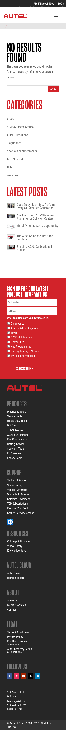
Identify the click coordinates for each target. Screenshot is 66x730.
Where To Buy (15, 485)
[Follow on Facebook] (9, 676)
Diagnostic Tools (16, 411)
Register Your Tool (44, 3)
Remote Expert (15, 578)
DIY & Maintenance (21, 337)
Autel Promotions (17, 135)
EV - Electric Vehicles (23, 355)
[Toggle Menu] (56, 16)
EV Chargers (14, 453)
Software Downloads (18, 499)
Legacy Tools (14, 458)
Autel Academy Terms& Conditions (19, 650)
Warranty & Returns (18, 494)
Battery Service (15, 444)
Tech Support (15, 159)
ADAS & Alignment (17, 435)
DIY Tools (12, 425)
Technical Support (17, 480)
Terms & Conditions (18, 632)
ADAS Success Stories (20, 127)
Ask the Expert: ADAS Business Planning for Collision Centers (36, 217)
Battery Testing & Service (25, 351)
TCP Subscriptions (17, 503)
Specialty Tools (15, 448)
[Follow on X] (30, 676)
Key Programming (21, 346)
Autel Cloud (13, 573)
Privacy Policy (15, 637)
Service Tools (14, 416)
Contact (11, 609)
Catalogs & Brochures (19, 541)
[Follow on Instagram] (16, 676)
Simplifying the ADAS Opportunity (37, 226)
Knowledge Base (16, 550)
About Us (12, 600)
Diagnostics (14, 143)
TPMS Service (15, 430)
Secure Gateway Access (20, 513)
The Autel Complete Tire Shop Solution (35, 237)
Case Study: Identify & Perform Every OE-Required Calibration (36, 206)
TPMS (10, 167)
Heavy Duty (17, 342)
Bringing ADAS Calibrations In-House (35, 248)
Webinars (12, 175)
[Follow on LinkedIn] (37, 676)
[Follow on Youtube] (23, 676)
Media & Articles (16, 605)
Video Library (14, 546)
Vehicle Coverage (17, 489)
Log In (61, 3)
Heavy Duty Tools (17, 421)
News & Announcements (22, 151)
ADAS (10, 119)
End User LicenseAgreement (17, 643)
